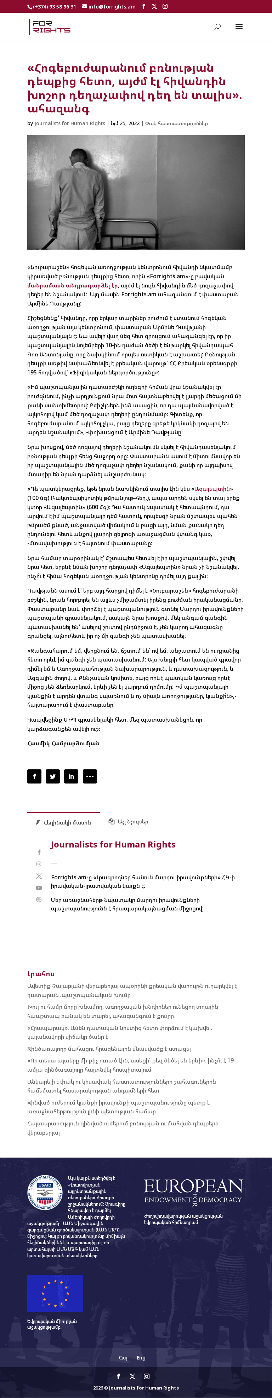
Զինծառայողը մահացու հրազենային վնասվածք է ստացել (109, 1049)
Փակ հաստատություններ (176, 123)
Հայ (123, 1357)
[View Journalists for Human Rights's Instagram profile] (39, 864)
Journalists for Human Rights (69, 123)
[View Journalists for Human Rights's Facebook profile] (39, 852)
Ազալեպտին (212, 489)
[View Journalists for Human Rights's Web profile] (39, 899)
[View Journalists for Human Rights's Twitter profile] (39, 876)
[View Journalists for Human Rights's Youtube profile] (39, 888)
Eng (141, 1357)
